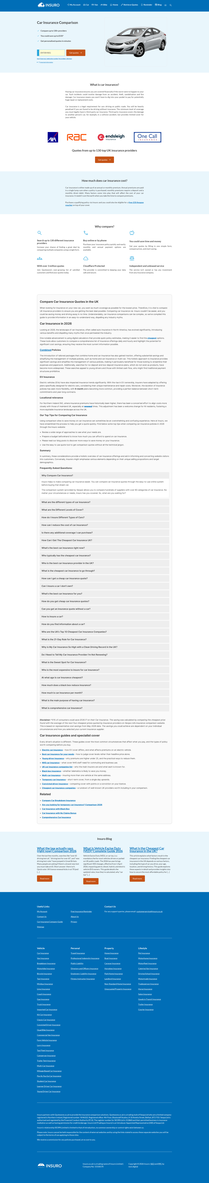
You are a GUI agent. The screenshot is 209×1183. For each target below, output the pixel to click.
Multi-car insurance (51, 775)
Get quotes (74, 53)
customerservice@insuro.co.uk (150, 911)
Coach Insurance (44, 994)
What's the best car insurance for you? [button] (62, 593)
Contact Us (41, 916)
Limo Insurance (43, 989)
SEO (152, 1164)
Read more (44, 878)
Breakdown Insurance (46, 963)
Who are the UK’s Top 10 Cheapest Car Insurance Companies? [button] (74, 631)
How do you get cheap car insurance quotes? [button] (65, 601)
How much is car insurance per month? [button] (62, 692)
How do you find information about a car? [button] (63, 624)
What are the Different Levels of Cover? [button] (62, 509)
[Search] (170, 5)
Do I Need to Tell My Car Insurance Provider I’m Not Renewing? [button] (74, 654)
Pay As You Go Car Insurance (49, 1076)
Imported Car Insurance (47, 1009)
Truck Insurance (44, 1004)
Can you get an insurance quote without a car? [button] (66, 609)
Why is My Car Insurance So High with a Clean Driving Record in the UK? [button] (79, 647)
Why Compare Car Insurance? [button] (57, 475)
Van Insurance (43, 958)
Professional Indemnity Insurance (85, 958)
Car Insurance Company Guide (50, 921)
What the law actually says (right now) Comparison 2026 (56, 849)
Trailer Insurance (145, 1004)
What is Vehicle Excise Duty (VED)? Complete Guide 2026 (103, 849)
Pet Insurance (144, 953)
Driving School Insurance (148, 973)
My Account (75, 4)
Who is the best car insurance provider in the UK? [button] (68, 563)
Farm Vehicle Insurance (47, 1040)
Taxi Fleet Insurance (45, 1050)
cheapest (151, 338)
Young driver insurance (53, 758)
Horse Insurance (145, 989)
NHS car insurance (51, 763)
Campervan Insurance (46, 1055)
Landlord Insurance (112, 979)
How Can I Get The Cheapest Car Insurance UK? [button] (67, 540)
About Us (75, 916)
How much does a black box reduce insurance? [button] (66, 685)
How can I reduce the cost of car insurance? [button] (65, 525)
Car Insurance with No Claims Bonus (59, 813)
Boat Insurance (110, 958)
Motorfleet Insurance (147, 963)
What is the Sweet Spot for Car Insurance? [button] (64, 662)
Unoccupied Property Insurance (117, 989)
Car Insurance (43, 953)
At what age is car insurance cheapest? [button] (62, 677)
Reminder (148, 4)
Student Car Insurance (46, 1081)
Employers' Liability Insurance (83, 973)
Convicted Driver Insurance (48, 1025)
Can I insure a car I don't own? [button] (57, 586)
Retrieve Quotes (131, 4)
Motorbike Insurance (46, 968)
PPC (160, 1164)
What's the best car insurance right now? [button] (63, 548)
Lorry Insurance (43, 1045)
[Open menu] (165, 5)
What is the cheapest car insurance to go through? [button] (68, 570)
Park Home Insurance (113, 973)
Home (115, 4)
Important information (46, 62)
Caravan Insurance (112, 963)
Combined (45, 350)
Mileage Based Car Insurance (49, 1071)
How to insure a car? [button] (52, 616)
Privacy (74, 921)
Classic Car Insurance (46, 1020)
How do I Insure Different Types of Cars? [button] (63, 517)
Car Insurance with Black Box (56, 809)
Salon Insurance (145, 994)
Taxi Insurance (43, 979)
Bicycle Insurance (44, 973)
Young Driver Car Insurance (48, 1091)
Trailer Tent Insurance (46, 1060)
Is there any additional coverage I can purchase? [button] (67, 532)
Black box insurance (51, 771)
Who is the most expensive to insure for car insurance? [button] (70, 670)
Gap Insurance (43, 999)
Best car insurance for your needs (58, 754)
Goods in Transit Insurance (149, 999)
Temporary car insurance (54, 779)
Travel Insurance (78, 953)
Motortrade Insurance (147, 979)
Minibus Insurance (45, 984)
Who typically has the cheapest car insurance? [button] (66, 555)
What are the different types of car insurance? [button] (66, 502)
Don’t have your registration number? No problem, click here (54, 58)
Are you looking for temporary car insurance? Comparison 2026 (72, 805)
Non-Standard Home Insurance (117, 984)
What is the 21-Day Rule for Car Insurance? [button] (64, 639)
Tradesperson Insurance (148, 984)
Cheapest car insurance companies (59, 788)
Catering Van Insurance (148, 968)
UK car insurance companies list (57, 767)
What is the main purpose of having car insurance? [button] (68, 700)
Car (87, 4)
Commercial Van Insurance (48, 1035)
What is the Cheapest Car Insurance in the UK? (147, 849)
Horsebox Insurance (112, 968)
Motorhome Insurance (147, 958)
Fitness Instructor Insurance (83, 979)
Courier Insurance (145, 1009)
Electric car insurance (52, 750)
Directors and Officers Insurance (84, 968)
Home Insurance (111, 953)
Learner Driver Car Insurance (49, 1086)
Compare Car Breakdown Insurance (59, 800)
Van (96, 4)
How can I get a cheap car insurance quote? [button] (65, 578)
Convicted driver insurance (55, 784)
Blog (160, 4)
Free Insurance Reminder (81, 911)
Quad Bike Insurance (45, 1030)
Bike (105, 4)
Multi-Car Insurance (45, 1066)
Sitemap (40, 927)
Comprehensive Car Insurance (56, 817)
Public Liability (77, 963)
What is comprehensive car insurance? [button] (62, 708)
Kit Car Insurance (44, 1014)
